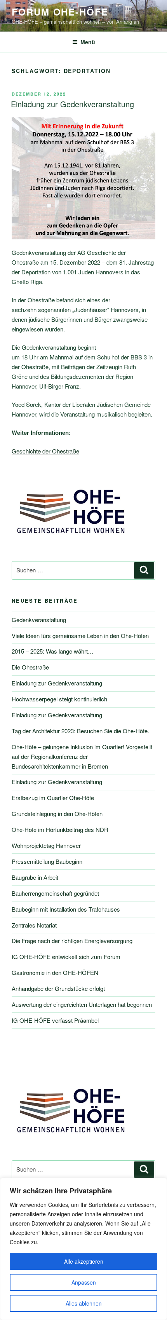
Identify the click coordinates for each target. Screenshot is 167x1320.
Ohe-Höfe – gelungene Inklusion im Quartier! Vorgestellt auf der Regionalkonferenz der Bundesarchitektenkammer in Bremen (82, 756)
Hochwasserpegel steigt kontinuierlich (59, 699)
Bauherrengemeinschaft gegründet (55, 893)
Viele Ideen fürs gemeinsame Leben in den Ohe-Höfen (80, 635)
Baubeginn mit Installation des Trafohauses (66, 909)
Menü (87, 42)
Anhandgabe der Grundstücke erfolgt (58, 988)
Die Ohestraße (30, 667)
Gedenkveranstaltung (39, 620)
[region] (83, 1249)
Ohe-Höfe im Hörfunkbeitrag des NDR (60, 829)
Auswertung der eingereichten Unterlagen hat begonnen (82, 1004)
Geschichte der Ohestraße (45, 451)
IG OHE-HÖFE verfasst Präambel (55, 1020)
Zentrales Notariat (34, 925)
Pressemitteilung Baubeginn (47, 861)
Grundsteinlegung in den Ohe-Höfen (57, 813)
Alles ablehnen (84, 1303)
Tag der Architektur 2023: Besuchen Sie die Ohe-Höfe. (80, 731)
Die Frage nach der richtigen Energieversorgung (72, 940)
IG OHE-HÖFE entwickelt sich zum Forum (66, 956)
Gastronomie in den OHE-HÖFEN (55, 972)
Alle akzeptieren (83, 1261)
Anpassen (83, 1282)
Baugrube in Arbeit (35, 877)
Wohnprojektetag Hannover (46, 845)
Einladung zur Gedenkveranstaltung (72, 104)
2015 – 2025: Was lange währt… (53, 651)
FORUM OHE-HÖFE (60, 11)
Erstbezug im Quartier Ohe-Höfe (53, 797)
